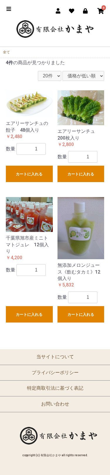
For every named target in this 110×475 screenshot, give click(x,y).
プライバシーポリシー (55, 372)
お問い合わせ (55, 404)
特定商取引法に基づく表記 (55, 388)
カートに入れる (29, 174)
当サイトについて (55, 356)
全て (6, 52)
